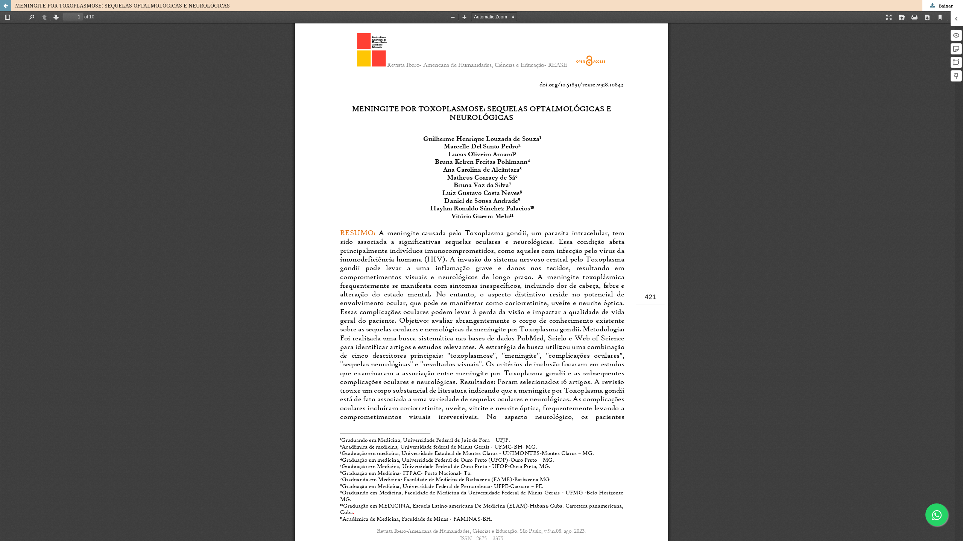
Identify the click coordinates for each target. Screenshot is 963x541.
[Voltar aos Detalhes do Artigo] (5, 5)
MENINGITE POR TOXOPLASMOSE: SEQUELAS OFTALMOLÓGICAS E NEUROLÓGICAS (122, 5)
